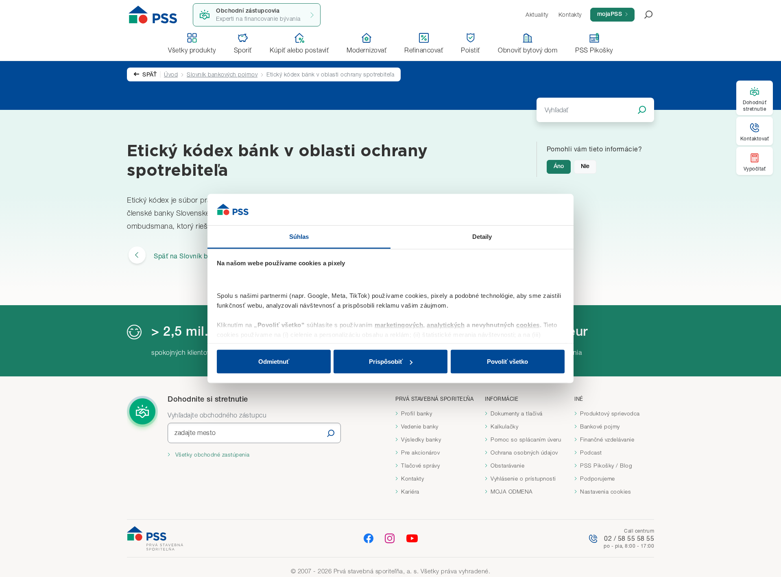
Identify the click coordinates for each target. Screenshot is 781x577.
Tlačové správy (420, 465)
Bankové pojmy (600, 426)
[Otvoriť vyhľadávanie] (643, 14)
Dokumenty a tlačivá (517, 413)
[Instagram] (390, 538)
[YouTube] (412, 538)
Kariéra (410, 491)
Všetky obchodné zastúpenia (211, 454)
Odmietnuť (273, 361)
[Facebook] (368, 538)
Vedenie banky (419, 426)
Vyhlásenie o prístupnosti (523, 478)
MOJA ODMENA (512, 491)
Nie (585, 167)
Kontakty (412, 478)
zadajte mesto (195, 432)
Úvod (171, 74)
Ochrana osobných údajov (524, 452)
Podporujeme (597, 478)
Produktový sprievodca (610, 413)
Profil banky (416, 413)
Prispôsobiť (386, 361)
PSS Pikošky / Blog (606, 465)
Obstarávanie (507, 465)
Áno (559, 167)
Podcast (591, 452)
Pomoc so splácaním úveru (526, 439)
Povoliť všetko (507, 361)
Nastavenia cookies (605, 491)
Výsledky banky (421, 439)
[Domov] (153, 14)
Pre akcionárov (420, 452)
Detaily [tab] (482, 236)
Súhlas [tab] (299, 236)
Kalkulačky (504, 426)
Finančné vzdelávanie (607, 439)
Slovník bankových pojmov (222, 74)
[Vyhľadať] (331, 433)
